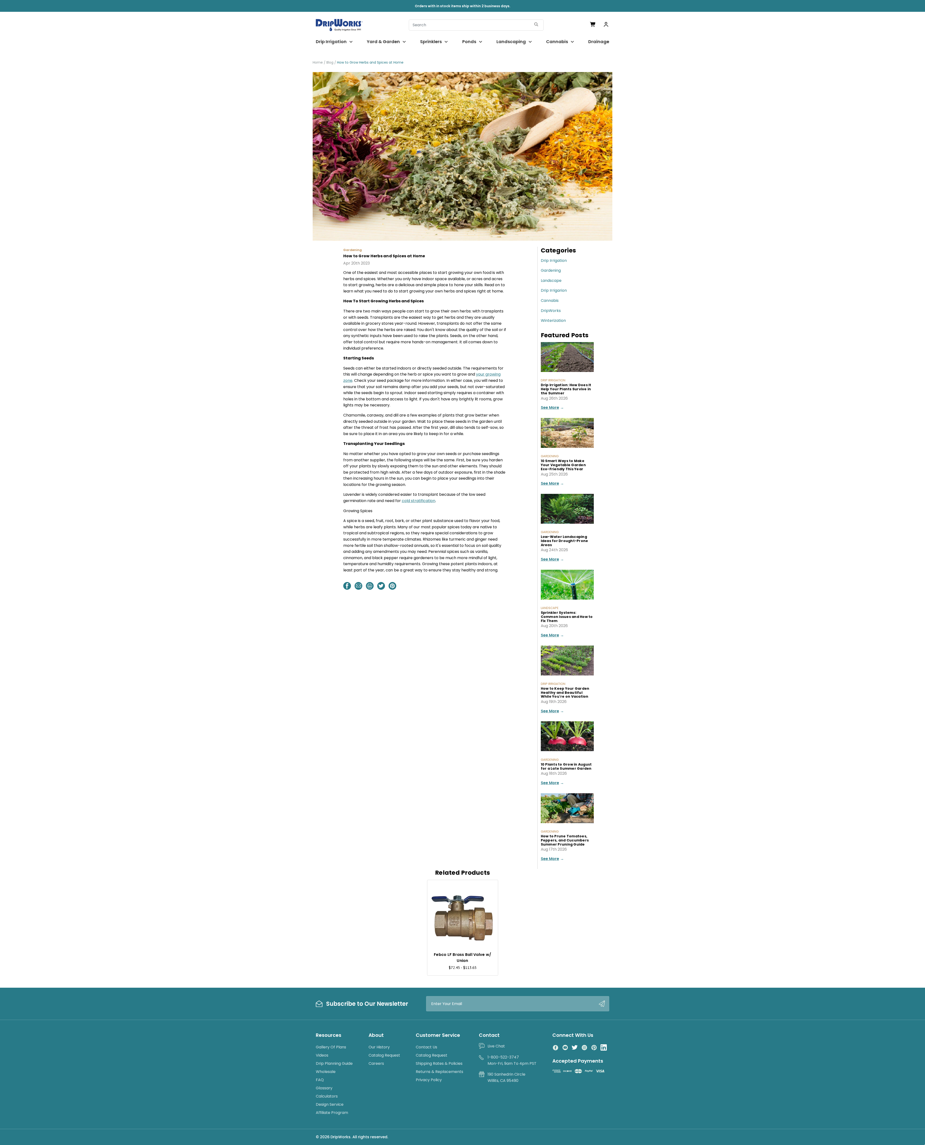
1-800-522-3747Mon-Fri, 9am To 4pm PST (512, 1060)
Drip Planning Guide (334, 1063)
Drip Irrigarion (554, 290)
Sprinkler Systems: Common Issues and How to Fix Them (567, 616)
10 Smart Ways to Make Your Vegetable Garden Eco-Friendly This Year (563, 464)
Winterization (553, 320)
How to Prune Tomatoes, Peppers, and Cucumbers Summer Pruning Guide (565, 840)
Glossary (324, 1088)
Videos (322, 1055)
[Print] (370, 586)
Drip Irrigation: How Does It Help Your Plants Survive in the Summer (566, 389)
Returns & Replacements (439, 1071)
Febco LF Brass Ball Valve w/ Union (462, 957)
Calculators (327, 1096)
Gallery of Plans (331, 1047)
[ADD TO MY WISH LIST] (490, 888)
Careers (376, 1063)
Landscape (551, 280)
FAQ (320, 1080)
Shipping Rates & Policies (439, 1063)
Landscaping (511, 42)
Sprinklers (431, 42)
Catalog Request (384, 1055)
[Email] (358, 586)
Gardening (551, 270)
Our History (379, 1047)
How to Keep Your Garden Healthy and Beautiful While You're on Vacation (565, 692)
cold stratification (418, 500)
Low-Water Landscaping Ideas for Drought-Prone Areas (564, 540)
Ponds (469, 42)
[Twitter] (381, 586)
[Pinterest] (392, 586)
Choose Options (462, 937)
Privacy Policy (429, 1080)
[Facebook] (347, 586)
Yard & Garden (383, 42)
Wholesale (326, 1071)
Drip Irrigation (331, 42)
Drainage (598, 42)
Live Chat (496, 1046)
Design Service (330, 1104)
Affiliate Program (332, 1112)
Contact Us (426, 1047)
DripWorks (551, 310)
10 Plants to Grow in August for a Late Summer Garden (566, 766)
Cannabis (557, 42)
